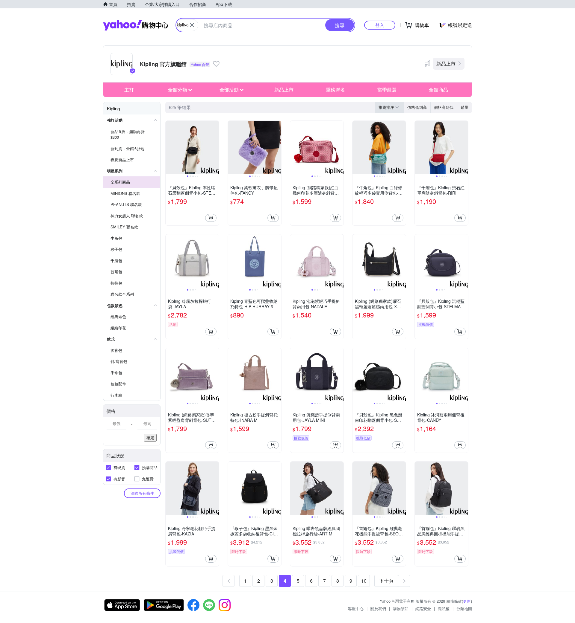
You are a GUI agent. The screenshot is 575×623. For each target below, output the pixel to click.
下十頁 (386, 580)
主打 (129, 89)
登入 (379, 25)
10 (364, 580)
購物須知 (400, 608)
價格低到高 (417, 107)
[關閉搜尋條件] (192, 25)
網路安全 (423, 608)
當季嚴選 (387, 89)
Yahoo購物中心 (135, 25)
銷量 (464, 107)
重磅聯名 (335, 89)
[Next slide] (215, 147)
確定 (150, 437)
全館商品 (438, 89)
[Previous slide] (169, 147)
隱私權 (444, 608)
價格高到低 (443, 107)
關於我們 (378, 608)
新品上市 (446, 63)
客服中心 (356, 608)
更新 (467, 601)
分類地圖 (464, 608)
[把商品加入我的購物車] (211, 218)
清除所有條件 (142, 493)
